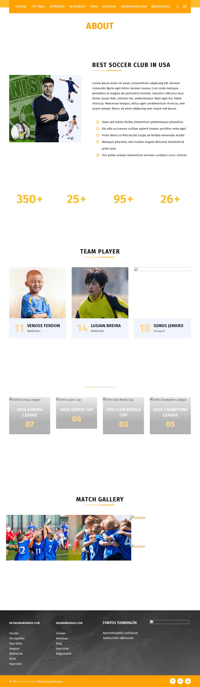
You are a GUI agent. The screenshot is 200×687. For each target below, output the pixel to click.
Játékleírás (57, 6)
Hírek (93, 6)
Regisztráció (63, 653)
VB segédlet (77, 6)
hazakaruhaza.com (134, 6)
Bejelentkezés (160, 6)
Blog (59, 643)
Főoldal (21, 6)
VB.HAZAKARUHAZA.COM (24, 623)
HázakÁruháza (27, 681)
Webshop (62, 638)
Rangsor (14, 648)
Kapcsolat (109, 6)
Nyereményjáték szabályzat (120, 633)
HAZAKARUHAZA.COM (69, 623)
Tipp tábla (38, 6)
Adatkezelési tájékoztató (118, 638)
